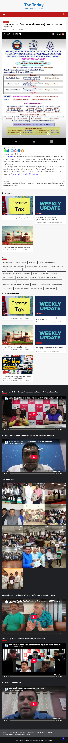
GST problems (7, 273)
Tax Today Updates (50, 288)
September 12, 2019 (18, 29)
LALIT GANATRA (48, 281)
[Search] (64, 14)
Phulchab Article (16, 284)
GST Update (27, 273)
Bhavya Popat (8, 29)
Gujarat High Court (22, 277)
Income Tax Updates (36, 281)
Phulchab (6, 284)
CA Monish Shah (7, 266)
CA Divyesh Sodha (50, 262)
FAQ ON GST (60, 266)
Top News (6, 22)
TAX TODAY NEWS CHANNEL (21, 288)
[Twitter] (12, 150)
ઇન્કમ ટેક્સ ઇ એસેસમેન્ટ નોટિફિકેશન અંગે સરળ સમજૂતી (51, 183)
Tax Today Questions (36, 288)
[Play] (4, 430)
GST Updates (44, 273)
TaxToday (34, 284)
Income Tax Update (23, 281)
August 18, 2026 (23, 249)
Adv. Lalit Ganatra (21, 262)
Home (4, 732)
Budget (41, 262)
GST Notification (60, 269)
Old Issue (31, 732)
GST (4, 269)
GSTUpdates (53, 273)
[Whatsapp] (5, 150)
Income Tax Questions (9, 281)
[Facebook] (8, 150)
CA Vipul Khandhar (19, 266)
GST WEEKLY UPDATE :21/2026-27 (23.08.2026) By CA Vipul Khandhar (47, 219)
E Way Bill (52, 266)
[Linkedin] (19, 150)
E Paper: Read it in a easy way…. (17, 732)
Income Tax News (51, 277)
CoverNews (39, 740)
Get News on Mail (7, 734)
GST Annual (18, 269)
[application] (34, 414)
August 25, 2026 (23, 218)
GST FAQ (35, 269)
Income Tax (33, 277)
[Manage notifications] (63, 738)
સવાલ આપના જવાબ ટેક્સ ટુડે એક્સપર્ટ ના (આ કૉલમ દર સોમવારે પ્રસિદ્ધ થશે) (18, 183)
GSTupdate (36, 273)
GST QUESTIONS (17, 273)
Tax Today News (7, 288)
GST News (42, 269)
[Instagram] (15, 150)
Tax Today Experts (45, 284)
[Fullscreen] (63, 430)
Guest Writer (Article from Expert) (12, 218)
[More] (22, 150)
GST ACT (10, 269)
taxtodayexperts (57, 284)
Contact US (50, 732)
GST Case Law (27, 269)
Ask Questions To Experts (22, 734)
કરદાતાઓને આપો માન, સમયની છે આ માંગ (16, 247)
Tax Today (34, 5)
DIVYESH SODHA (43, 266)
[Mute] (61, 430)
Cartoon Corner (40, 732)
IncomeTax (42, 277)
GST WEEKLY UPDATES (8, 277)
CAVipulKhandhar (32, 266)
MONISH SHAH (57, 281)
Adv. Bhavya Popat (8, 262)
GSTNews (50, 269)
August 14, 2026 (23, 380)
